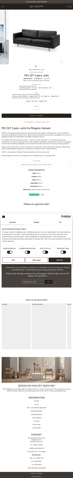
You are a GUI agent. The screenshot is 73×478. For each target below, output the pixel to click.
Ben (36, 93)
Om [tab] (60, 222)
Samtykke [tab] (12, 222)
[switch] (27, 252)
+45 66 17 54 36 (37, 445)
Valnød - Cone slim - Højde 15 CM (36, 101)
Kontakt (36, 401)
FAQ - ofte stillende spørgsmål (36, 407)
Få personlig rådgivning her (36, 122)
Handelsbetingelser (36, 411)
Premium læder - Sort (45, 88)
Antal (36, 106)
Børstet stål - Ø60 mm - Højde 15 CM (26, 96)
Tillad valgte (36, 260)
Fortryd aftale (36, 428)
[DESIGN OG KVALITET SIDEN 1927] (36, 370)
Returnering (36, 424)
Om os (36, 404)
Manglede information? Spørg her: (36, 164)
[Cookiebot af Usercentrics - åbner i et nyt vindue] (62, 216)
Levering (36, 161)
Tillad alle (59, 260)
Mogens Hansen (36, 72)
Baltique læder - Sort (27, 88)
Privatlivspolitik (36, 417)
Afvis (13, 260)
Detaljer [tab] (36, 222)
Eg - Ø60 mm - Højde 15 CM (50, 96)
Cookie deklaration (36, 414)
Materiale (36, 84)
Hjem (30, 69)
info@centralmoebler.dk (36, 448)
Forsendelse (34, 80)
